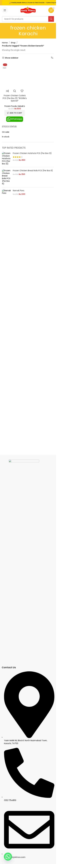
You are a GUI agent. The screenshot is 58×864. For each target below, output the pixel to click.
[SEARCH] (51, 19)
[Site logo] (28, 10)
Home (5, 42)
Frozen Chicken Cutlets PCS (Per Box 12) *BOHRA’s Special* (15, 98)
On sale (5, 132)
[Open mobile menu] (5, 10)
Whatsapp (16, 118)
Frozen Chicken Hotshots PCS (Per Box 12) (32, 153)
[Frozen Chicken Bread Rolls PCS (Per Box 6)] (6, 177)
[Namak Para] (6, 192)
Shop (13, 42)
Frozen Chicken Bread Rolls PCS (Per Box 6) (33, 170)
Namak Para (18, 190)
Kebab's (21, 106)
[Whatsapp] (8, 857)
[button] (14, 113)
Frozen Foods (10, 106)
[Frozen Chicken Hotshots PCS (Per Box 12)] (6, 158)
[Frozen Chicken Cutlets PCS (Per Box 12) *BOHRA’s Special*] (14, 75)
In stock (5, 136)
